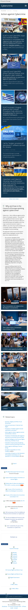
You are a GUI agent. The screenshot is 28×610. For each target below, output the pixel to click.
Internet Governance (10, 425)
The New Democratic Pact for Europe (15, 471)
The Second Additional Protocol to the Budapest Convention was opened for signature (14, 519)
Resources (6, 389)
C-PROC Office (14, 584)
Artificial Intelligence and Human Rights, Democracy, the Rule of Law (15, 439)
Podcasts (14, 563)
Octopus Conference (10, 369)
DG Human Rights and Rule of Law (14, 570)
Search (15, 463)
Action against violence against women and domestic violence (14, 432)
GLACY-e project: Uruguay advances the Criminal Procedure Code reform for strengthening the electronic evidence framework (13, 111)
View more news (14, 199)
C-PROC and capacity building (12, 349)
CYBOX (5, 409)
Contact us (13, 537)
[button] (14, 1)
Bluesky (15, 552)
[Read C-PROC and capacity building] (14, 340)
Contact (16, 608)
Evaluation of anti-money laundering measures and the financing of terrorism (15, 443)
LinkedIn (14, 554)
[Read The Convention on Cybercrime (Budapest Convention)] (14, 295)
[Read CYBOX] (14, 399)
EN (21, 500)
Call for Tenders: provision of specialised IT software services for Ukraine (14, 145)
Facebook (14, 556)
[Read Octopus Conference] (14, 359)
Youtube (15, 559)
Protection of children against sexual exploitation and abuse (14, 429)
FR (23, 500)
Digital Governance (14, 577)
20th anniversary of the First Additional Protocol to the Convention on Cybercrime (14, 512)
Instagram (14, 557)
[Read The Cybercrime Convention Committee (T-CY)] (14, 318)
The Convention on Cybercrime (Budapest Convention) (13, 307)
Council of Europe (14, 548)
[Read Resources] (14, 379)
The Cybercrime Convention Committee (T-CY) (12, 328)
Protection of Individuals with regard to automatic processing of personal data (14, 436)
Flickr (14, 561)
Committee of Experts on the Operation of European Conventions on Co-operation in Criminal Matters (15, 455)
